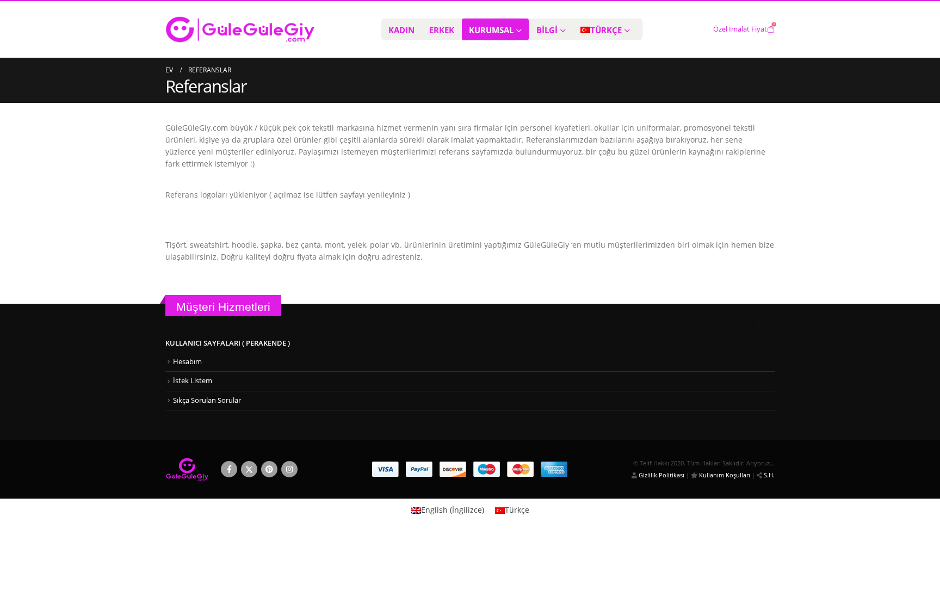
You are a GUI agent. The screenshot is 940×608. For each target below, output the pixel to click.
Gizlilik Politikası (660, 475)
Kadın (401, 29)
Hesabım (187, 361)
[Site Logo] (240, 29)
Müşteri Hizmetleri (223, 306)
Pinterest (269, 469)
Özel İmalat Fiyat (740, 29)
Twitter (249, 469)
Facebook (229, 469)
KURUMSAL (491, 29)
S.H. (768, 475)
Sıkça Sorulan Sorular (207, 400)
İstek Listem (192, 380)
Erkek (441, 29)
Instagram (289, 469)
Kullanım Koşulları (723, 475)
